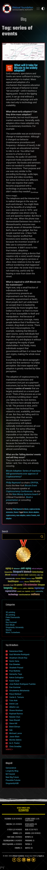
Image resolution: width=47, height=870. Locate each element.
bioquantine (9, 572)
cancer (26, 575)
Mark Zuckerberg (13, 632)
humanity (21, 582)
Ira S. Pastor (14, 743)
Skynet (8, 630)
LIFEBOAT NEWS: (30, 818)
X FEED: (9, 829)
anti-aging (26, 568)
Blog (23, 19)
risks (23, 591)
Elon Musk (10, 625)
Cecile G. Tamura (16, 697)
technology (13, 594)
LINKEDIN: (9, 824)
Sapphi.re (41, 856)
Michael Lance (15, 733)
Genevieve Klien (16, 651)
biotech (28, 571)
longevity (8, 588)
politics (25, 588)
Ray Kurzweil (11, 622)
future (23, 578)
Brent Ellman (14, 727)
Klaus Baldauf (15, 694)
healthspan (13, 581)
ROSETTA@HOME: (7, 844)
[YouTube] (29, 860)
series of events (31, 515)
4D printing (10, 615)
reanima (31, 588)
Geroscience (11, 768)
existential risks (10, 579)
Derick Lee (13, 704)
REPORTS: (28, 837)
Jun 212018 (9, 68)
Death (42, 575)
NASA (15, 588)
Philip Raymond (13, 482)
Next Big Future (12, 777)
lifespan (41, 585)
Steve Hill (13, 723)
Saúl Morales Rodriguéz (19, 654)
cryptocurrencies (34, 509)
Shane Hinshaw (16, 710)
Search (42, 536)
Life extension (30, 584)
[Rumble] (33, 860)
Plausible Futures (13, 780)
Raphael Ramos (16, 713)
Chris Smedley (15, 746)
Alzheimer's (17, 569)
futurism (28, 579)
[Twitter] (19, 860)
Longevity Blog (12, 771)
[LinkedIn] (24, 860)
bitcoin (26, 509)
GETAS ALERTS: (29, 824)
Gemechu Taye (15, 674)
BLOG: (27, 829)
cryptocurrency (11, 515)
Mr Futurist (10, 774)
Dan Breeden (14, 664)
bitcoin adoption (34, 512)
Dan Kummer (14, 687)
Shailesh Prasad (16, 667)
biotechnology (37, 572)
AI (12, 569)
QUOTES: (27, 848)
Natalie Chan (14, 717)
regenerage (39, 588)
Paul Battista (14, 671)
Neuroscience (20, 588)
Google (33, 579)
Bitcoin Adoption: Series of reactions (23, 470)
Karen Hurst (14, 681)
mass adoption (21, 515)
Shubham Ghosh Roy (18, 658)
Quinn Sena (14, 661)
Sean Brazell (14, 720)
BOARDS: (27, 833)
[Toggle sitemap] (38, 8)
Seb (11, 730)
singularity (27, 591)
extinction (17, 579)
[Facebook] (14, 860)
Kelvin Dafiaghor (16, 677)
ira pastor (18, 585)
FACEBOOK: (7, 818)
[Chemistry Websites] (23, 551)
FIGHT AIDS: (10, 837)
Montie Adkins (15, 740)
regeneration (11, 591)
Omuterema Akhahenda (19, 690)
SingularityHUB (12, 783)
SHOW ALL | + (9, 749)
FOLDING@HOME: (8, 840)
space (33, 591)
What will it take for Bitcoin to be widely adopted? (26, 68)
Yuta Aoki (13, 700)
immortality (35, 581)
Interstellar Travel (8, 585)
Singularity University (15, 627)
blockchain (14, 575)
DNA (8, 620)
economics (9, 512)
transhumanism (24, 595)
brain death (21, 575)
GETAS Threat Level (23, 809)
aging (8, 568)
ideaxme (26, 582)
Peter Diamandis (13, 617)
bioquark (18, 572)
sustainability (39, 591)
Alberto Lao (14, 707)
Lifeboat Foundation (18, 856)
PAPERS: (27, 844)
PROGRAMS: (28, 840)
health (39, 578)
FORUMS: (17, 848)
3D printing (10, 612)
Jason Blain (14, 736)
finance (16, 512)
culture (38, 575)
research (19, 591)
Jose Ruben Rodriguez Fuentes (22, 684)
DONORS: (15, 833)
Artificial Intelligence (37, 569)
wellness (35, 594)
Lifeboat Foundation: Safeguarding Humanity (17, 8)
